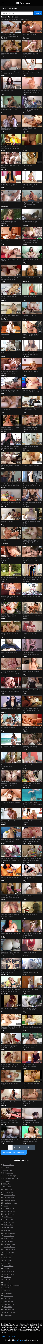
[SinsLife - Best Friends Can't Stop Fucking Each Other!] (11, 27)
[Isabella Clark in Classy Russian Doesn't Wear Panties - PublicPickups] (11, 608)
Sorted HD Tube (9, 1304)
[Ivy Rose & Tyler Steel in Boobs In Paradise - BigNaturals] (11, 739)
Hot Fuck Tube (8, 1238)
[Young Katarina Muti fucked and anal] (32, 495)
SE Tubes (7, 1263)
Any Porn (26, 131)
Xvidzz (6, 1206)
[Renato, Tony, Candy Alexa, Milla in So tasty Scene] (32, 551)
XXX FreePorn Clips (9, 1176)
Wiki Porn (7, 1290)
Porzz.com (24, 3)
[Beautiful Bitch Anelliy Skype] (11, 701)
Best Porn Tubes (9, 1197)
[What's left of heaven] (11, 720)
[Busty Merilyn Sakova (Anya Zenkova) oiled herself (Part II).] (32, 83)
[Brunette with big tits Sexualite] (32, 870)
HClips (3, 75)
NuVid (3, 356)
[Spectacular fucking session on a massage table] (11, 832)
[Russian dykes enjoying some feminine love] (32, 46)
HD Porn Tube (8, 1227)
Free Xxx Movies (9, 1233)
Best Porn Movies (9, 1211)
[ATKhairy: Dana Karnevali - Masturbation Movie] (11, 776)
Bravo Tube (5, 993)
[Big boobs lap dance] (32, 626)
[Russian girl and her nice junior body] (32, 982)
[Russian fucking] (32, 888)
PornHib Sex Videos (10, 1203)
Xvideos (3, 431)
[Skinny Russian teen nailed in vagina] (11, 308)
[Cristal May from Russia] (32, 402)
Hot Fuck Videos (8, 1173)
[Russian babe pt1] (11, 83)
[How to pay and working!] (11, 645)
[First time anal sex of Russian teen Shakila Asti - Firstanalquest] (32, 645)
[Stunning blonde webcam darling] (11, 814)
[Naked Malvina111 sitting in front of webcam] (11, 458)
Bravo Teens (27, 843)
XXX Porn (7, 1282)
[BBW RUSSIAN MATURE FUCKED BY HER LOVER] (11, 1113)
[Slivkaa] (32, 139)
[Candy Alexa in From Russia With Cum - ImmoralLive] (11, 252)
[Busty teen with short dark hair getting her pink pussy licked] (11, 139)
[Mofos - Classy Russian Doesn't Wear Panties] (32, 233)
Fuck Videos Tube (9, 1200)
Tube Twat (7, 1230)
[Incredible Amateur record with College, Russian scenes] (11, 364)
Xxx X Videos (8, 1260)
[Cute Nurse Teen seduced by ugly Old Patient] (11, 757)
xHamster (26, 38)
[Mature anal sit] (11, 345)
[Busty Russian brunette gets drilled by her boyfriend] (32, 570)
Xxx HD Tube (8, 1217)
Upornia (25, 188)
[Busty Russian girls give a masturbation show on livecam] (11, 1038)
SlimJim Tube (8, 1293)
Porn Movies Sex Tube (10, 1178)
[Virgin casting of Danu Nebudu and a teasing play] (11, 664)
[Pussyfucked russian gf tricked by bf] (32, 102)
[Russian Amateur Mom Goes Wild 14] (32, 720)
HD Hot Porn (7, 1184)
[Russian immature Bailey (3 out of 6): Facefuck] (11, 64)
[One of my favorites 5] (32, 907)
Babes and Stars (8, 1165)
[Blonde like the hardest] (32, 364)
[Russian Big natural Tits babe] (11, 46)
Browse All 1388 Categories (13, 1152)
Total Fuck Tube (9, 1222)
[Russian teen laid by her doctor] (32, 439)
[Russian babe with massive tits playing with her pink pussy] (32, 345)
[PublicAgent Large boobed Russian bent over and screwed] (11, 439)
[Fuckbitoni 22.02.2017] (32, 308)
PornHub (4, 38)
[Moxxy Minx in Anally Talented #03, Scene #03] (32, 383)
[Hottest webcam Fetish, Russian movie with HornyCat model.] (32, 252)
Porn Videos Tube (9, 1195)
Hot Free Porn (8, 1225)
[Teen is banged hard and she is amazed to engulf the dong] (11, 888)
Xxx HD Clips (8, 1189)
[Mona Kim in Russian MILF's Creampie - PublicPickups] (11, 383)
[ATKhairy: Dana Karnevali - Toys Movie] (32, 1095)
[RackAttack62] (11, 327)
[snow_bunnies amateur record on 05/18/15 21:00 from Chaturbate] (32, 1001)
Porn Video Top (9, 1309)
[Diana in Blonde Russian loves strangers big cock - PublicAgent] (11, 851)
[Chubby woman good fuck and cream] (32, 589)
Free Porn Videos (9, 1249)
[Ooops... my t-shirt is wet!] (11, 1001)
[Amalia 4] (11, 533)
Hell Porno (4, 225)
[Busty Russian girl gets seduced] (11, 214)
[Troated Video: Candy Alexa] (11, 795)
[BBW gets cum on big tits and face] (11, 1076)
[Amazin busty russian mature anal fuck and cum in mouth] (11, 683)
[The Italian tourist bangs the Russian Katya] (32, 926)
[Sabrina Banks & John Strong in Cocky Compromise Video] (32, 177)
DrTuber (4, 169)
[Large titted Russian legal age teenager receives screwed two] (11, 1057)
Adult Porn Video (9, 1312)
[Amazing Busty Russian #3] (32, 271)
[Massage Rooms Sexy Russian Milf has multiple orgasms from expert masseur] (32, 739)
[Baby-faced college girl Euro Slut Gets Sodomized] (32, 196)
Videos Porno (7, 1187)
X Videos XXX (8, 1241)
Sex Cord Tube (8, 1266)
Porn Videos (8, 1315)
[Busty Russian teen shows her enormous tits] (11, 1132)
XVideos (6, 1288)
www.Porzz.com (19, 1340)
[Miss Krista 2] (11, 233)
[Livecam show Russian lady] (32, 1020)
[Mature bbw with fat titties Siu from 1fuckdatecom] (32, 327)
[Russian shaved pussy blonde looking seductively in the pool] (32, 795)
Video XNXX (8, 1307)
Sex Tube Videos (9, 1244)
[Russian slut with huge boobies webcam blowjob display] (32, 1113)
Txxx (2, 57)
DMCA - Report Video (8, 1336)
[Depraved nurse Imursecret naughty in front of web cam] (11, 870)
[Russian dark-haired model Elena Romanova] (11, 963)
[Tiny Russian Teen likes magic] (11, 1095)
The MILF (6, 1167)
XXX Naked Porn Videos (12, 1285)
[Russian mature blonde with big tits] (32, 514)
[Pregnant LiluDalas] (32, 757)
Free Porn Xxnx (9, 1252)
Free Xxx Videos (9, 1208)
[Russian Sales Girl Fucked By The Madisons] (11, 420)
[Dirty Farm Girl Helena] (32, 27)
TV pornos (7, 1279)
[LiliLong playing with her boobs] (11, 289)
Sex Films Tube (9, 1271)
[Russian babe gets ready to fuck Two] (32, 64)
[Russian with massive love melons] (11, 551)
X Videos (6, 1268)
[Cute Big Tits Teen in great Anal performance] (11, 907)
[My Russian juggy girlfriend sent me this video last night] (32, 476)
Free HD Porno (9, 1236)
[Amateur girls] (11, 402)
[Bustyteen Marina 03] (32, 158)
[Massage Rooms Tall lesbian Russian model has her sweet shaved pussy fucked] (11, 271)
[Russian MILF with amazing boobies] (32, 814)
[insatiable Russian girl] (32, 214)
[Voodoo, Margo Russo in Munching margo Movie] (32, 533)
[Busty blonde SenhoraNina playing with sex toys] (32, 1057)
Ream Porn (7, 1257)
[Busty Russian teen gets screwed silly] (11, 121)
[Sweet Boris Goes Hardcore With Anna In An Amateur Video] (11, 982)
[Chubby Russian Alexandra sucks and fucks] (32, 458)
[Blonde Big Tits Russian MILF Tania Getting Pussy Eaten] (32, 701)
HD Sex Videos (8, 1192)
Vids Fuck (7, 1298)
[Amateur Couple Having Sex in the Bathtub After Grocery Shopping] (11, 476)
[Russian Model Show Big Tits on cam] (32, 683)
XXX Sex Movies (9, 1274)
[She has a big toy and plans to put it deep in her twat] (32, 851)
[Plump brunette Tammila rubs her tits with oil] (11, 177)
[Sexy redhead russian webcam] (32, 121)
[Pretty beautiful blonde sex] (11, 626)
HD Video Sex (7, 1170)
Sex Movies (7, 1277)
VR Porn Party (8, 1296)
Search (38, 13)
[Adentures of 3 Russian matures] (11, 570)
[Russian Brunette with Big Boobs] (32, 1076)
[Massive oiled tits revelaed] (32, 664)
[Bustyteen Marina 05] (32, 289)
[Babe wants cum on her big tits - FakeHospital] (32, 1038)
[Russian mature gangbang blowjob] (11, 158)
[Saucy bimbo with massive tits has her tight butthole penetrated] (32, 832)
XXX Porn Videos (9, 1247)
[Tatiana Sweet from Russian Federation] (11, 495)
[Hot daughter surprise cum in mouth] (32, 608)
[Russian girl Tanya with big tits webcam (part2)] (11, 945)
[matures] (11, 196)
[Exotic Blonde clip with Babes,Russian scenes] (32, 420)
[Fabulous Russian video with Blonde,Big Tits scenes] (11, 1020)
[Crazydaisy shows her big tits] (11, 926)
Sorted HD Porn (9, 1301)
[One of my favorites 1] (11, 514)
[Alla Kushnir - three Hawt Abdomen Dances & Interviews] (32, 1132)
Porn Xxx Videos (9, 1255)
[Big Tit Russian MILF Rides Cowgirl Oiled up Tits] (32, 776)
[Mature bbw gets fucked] (11, 102)
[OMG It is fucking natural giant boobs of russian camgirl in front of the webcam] (11, 589)
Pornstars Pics (12, 8)
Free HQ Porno (9, 1214)
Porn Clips (6, 1181)
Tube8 (25, 244)
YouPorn (4, 281)
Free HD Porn (8, 1219)
